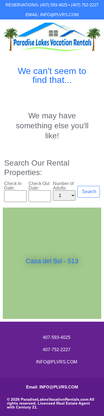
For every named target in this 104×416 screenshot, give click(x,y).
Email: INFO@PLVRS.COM (52, 387)
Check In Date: (13, 185)
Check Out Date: (39, 185)
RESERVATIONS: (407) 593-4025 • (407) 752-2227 (52, 5)
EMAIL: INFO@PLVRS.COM (52, 14)
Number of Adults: (63, 185)
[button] (8, 263)
